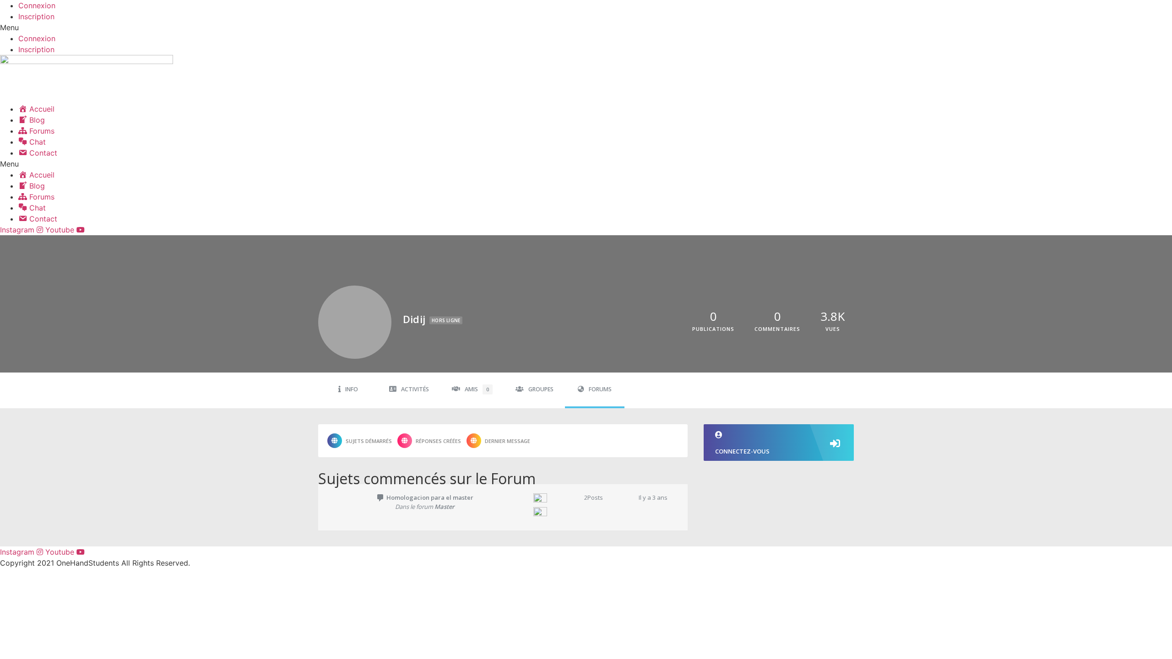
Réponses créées (438, 441)
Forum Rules (14, 581)
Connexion (36, 5)
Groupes (540, 389)
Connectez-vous (742, 451)
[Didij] (550, 500)
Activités (415, 389)
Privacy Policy (112, 581)
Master (444, 506)
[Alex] (550, 514)
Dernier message (507, 441)
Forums (600, 389)
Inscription (36, 16)
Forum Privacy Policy (63, 581)
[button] (586, 27)
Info (351, 389)
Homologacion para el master (429, 497)
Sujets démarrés (369, 441)
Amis (477, 389)
